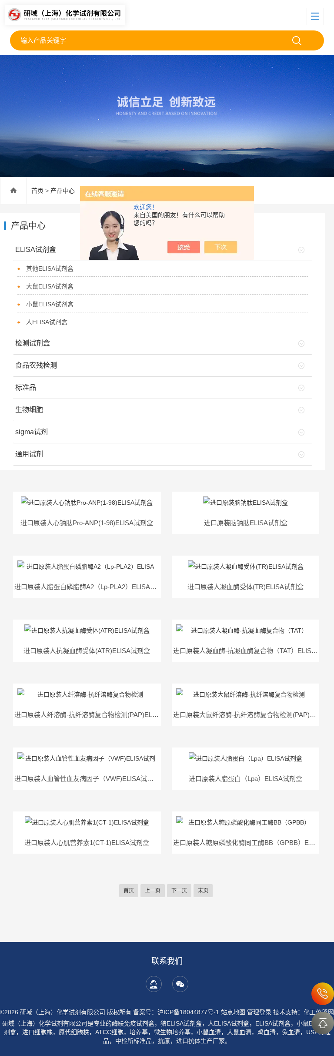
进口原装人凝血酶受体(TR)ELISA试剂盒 (245, 586)
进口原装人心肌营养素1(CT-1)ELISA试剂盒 (86, 842)
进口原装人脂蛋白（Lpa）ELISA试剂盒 (245, 778)
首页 (37, 190)
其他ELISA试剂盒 (49, 268)
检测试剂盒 (32, 343)
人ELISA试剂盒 (46, 321)
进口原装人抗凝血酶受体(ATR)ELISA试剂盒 (86, 650)
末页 (203, 891)
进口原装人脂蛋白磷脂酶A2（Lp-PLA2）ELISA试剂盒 (92, 586)
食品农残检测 (36, 365)
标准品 (25, 387)
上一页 (152, 891)
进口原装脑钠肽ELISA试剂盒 (245, 522)
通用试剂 (29, 454)
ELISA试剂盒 (35, 249)
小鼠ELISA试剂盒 (49, 304)
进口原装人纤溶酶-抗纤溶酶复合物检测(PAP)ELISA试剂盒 (98, 714)
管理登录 (259, 1012)
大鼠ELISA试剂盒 (49, 286)
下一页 (179, 891)
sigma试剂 (31, 432)
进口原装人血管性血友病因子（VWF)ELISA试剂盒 (87, 778)
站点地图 (233, 1012)
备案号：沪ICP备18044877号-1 (176, 1012)
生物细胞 (29, 409)
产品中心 (62, 190)
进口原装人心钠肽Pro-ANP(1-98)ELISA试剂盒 (86, 522)
